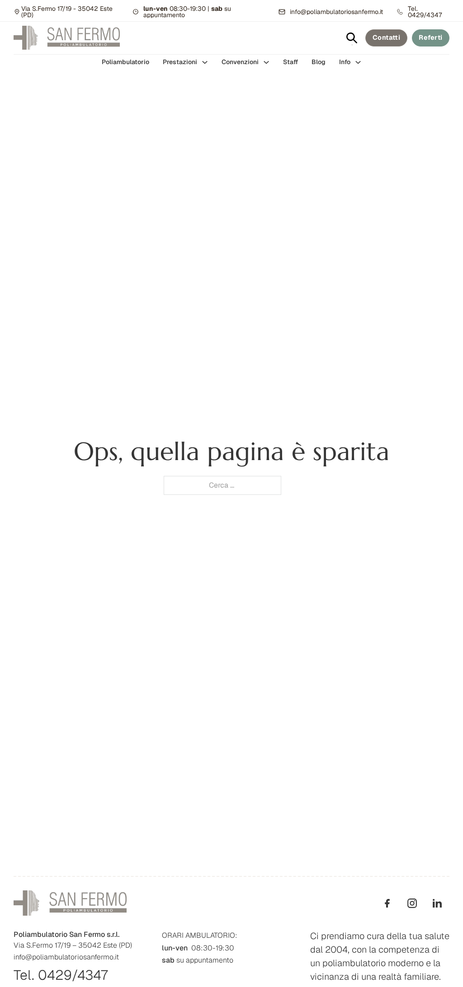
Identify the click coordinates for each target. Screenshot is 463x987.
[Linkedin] (437, 903)
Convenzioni (240, 62)
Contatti (387, 37)
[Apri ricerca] (352, 38)
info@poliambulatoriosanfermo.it (66, 957)
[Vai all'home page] (67, 38)
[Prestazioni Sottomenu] (205, 62)
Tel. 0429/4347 (61, 975)
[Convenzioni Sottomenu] (266, 62)
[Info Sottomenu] (358, 62)
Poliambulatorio (125, 62)
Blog (319, 62)
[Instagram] (412, 903)
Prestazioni (180, 62)
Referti (431, 37)
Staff (290, 62)
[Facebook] (387, 903)
